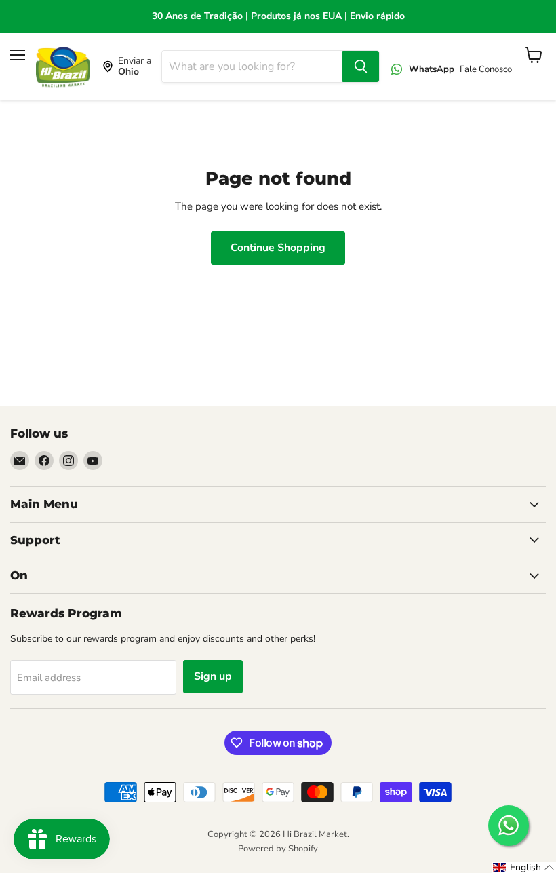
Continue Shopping (278, 247)
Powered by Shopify (278, 848)
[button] (524, 867)
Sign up (213, 676)
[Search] (360, 66)
